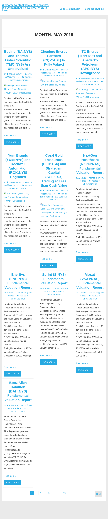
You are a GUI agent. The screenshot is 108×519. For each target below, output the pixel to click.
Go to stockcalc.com (70, 9)
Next (98, 494)
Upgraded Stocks (19, 188)
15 (64, 493)
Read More (12, 142)
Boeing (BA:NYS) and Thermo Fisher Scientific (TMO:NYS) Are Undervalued (18, 60)
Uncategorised (90, 184)
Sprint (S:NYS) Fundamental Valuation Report (54, 279)
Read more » (10, 135)
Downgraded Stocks (91, 84)
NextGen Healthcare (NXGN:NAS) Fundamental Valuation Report (90, 164)
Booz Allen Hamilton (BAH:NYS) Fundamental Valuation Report (18, 391)
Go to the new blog (94, 9)
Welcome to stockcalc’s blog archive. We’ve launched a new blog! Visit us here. (25, 8)
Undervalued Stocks (18, 80)
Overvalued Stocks (55, 76)
